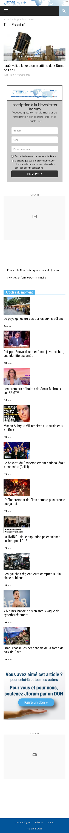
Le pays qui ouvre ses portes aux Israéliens (34, 318)
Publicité (39, 822)
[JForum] (34, 3)
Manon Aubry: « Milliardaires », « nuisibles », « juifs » (34, 428)
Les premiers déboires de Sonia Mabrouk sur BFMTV (32, 391)
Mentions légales (23, 822)
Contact (50, 822)
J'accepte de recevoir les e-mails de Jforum (35, 156)
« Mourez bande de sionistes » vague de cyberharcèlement (31, 613)
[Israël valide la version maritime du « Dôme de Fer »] (34, 46)
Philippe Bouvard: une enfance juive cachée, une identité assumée (34, 354)
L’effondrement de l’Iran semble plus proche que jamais (34, 502)
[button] (34, 173)
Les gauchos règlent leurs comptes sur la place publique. (32, 576)
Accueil (7, 19)
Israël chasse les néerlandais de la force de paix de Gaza (34, 650)
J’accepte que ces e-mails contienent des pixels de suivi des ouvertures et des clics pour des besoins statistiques (34, 164)
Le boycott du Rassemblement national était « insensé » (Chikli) (34, 465)
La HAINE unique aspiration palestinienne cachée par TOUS (32, 539)
